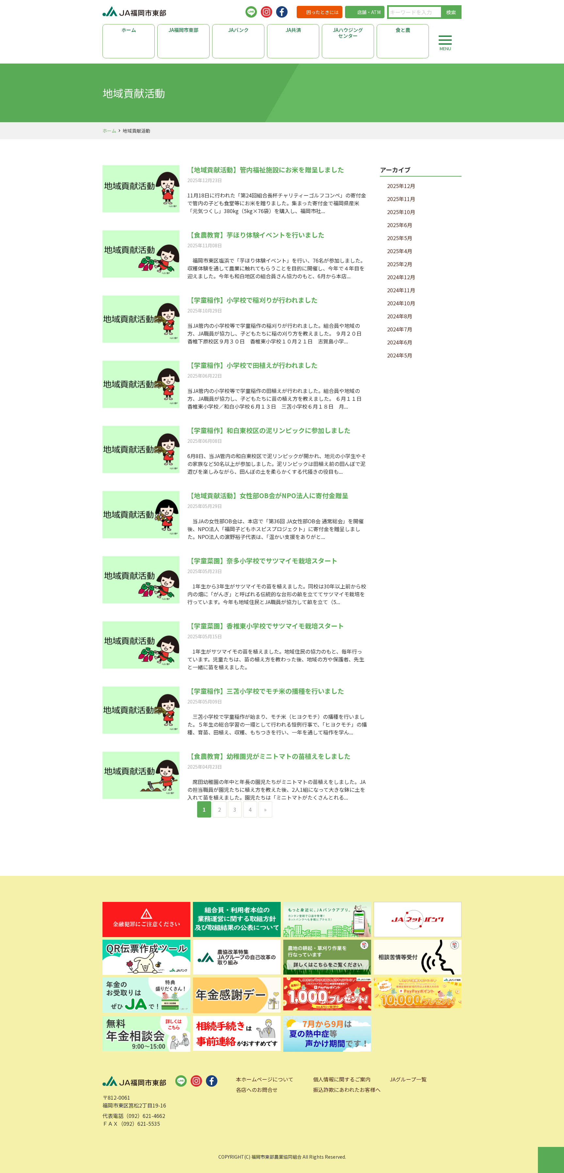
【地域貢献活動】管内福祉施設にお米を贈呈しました (265, 169)
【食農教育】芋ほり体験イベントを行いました (255, 234)
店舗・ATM (369, 12)
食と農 (403, 29)
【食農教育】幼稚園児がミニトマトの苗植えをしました (269, 756)
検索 (451, 12)
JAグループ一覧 (408, 1079)
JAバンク (238, 29)
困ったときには (322, 12)
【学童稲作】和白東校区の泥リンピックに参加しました (269, 430)
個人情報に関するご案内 (341, 1079)
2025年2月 (399, 264)
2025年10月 (401, 212)
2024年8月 (399, 316)
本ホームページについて (264, 1079)
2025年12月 (401, 186)
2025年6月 (399, 225)
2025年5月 (399, 238)
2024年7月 (399, 329)
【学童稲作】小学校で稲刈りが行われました (252, 300)
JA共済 (293, 29)
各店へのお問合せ (257, 1089)
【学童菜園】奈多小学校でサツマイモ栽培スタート (262, 560)
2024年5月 (399, 355)
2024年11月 (401, 290)
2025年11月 (401, 199)
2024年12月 (401, 277)
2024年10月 (401, 303)
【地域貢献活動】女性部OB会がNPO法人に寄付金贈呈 (267, 495)
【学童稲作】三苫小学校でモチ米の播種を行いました (265, 691)
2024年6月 (399, 342)
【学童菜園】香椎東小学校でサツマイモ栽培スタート (265, 625)
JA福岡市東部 (183, 29)
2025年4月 (399, 251)
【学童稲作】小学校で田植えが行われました (252, 365)
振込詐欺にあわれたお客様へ (347, 1089)
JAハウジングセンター (348, 32)
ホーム (128, 29)
